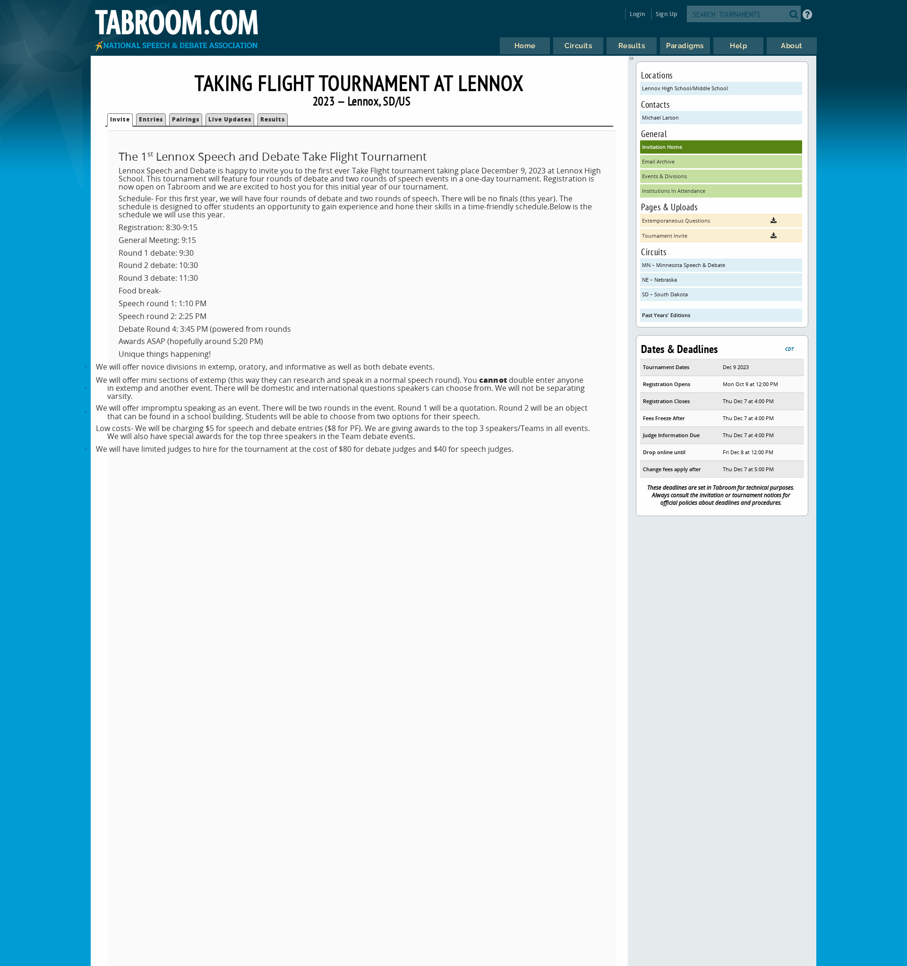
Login (637, 14)
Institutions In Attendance (673, 190)
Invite (120, 119)
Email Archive (658, 161)
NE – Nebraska (659, 279)
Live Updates (229, 119)
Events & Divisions (664, 176)
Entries (151, 119)
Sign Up (666, 14)
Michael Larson (660, 117)
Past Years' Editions (666, 315)
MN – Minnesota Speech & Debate (683, 264)
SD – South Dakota (665, 294)
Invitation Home (662, 146)
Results (272, 119)
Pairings (185, 119)
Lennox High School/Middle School (685, 88)
